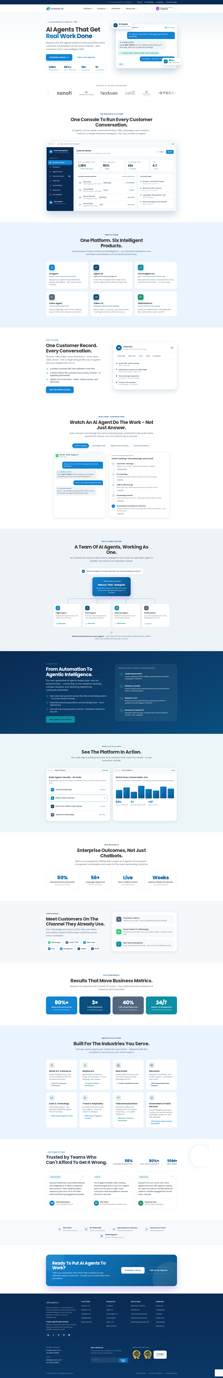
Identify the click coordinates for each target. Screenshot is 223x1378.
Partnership (149, 2)
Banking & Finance (138, 1306)
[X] (58, 1335)
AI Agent (109, 1306)
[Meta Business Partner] (160, 1355)
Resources (130, 8)
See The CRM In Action (59, 389)
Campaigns (57, 185)
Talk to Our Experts (86, 57)
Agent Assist (57, 172)
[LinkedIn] (48, 1335)
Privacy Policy (141, 1373)
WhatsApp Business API (140, 1322)
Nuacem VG (86, 1310)
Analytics (56, 190)
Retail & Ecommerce (139, 1318)
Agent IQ (109, 1310)
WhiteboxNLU (86, 1318)
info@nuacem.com (53, 1350)
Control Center (59, 162)
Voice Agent (111, 1318)
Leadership (160, 1310)
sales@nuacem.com (54, 1360)
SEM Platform (111, 1326)
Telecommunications (139, 1314)
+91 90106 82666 (52, 1353)
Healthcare (135, 1310)
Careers (159, 1314)
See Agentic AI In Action (60, 719)
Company (160, 2)
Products (101, 8)
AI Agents (56, 167)
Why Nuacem (86, 1322)
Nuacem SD (85, 1314)
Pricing (139, 2)
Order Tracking (80, 446)
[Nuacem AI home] (55, 9)
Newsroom (160, 1318)
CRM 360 (56, 181)
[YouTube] (69, 1335)
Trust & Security (171, 1373)
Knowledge (57, 194)
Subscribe (123, 1361)
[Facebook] (53, 1335)
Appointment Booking (119, 446)
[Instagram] (64, 1335)
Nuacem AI (85, 1306)
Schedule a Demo (57, 57)
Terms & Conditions (155, 1373)
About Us (159, 1306)
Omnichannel (61, 176)
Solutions (116, 8)
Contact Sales (171, 2)
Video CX (109, 1322)
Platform (88, 8)
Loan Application (99, 446)
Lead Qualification (141, 446)
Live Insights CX (112, 1314)
